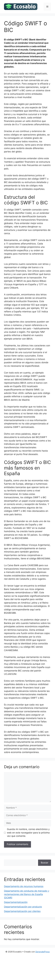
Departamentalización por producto (23, 906)
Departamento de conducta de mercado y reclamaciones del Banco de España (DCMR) (26, 894)
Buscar (44, 862)
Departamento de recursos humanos (23, 886)
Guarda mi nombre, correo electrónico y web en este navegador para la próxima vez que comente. (28, 832)
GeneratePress (42, 951)
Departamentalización (16, 902)
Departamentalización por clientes (22, 911)
